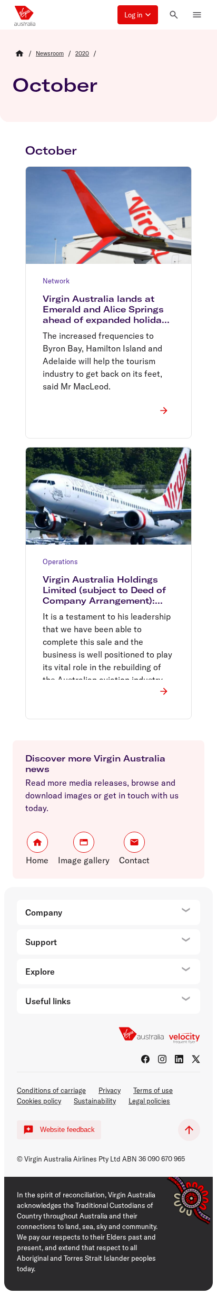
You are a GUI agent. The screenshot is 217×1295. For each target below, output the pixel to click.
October (55, 85)
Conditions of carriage (51, 1090)
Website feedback (67, 1130)
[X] (196, 1059)
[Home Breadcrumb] (19, 53)
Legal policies (149, 1101)
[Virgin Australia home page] (25, 14)
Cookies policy (39, 1101)
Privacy (109, 1090)
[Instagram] (162, 1059)
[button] (137, 14)
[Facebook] (145, 1059)
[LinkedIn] (179, 1059)
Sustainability (95, 1101)
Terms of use (153, 1090)
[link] (50, 53)
